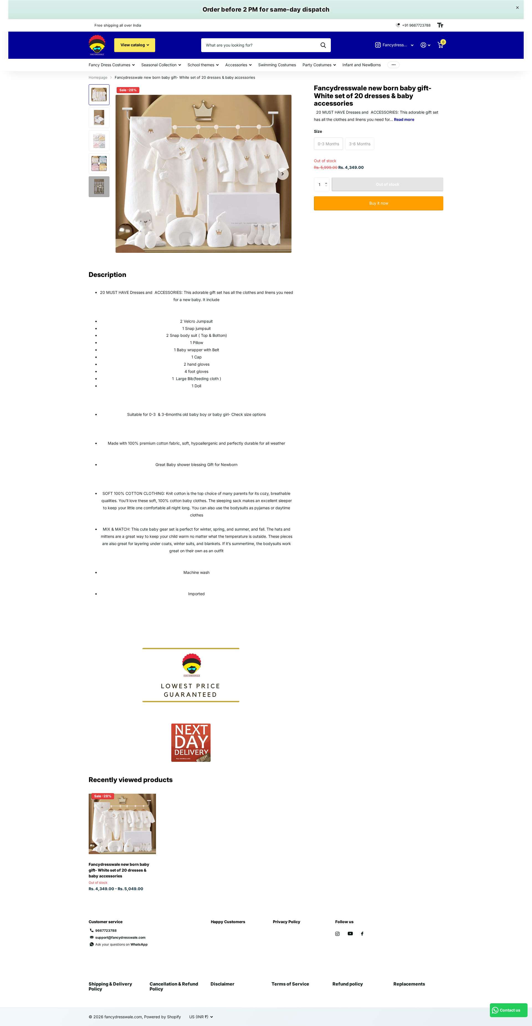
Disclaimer (222, 984)
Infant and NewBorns (361, 64)
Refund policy (347, 984)
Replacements (409, 984)
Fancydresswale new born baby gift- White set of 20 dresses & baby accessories (119, 870)
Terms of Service (290, 984)
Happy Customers (228, 921)
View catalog (133, 44)
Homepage (98, 77)
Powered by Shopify (162, 1016)
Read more (404, 119)
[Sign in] (425, 45)
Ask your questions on (121, 944)
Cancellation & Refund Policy (174, 986)
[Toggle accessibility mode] (440, 25)
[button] (283, 174)
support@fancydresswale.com (120, 937)
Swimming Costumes (277, 64)
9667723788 (106, 930)
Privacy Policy (286, 921)
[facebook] (362, 934)
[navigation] (99, 94)
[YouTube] (350, 934)
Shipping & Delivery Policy (110, 986)
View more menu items (393, 65)
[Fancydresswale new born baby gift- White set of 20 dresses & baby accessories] (122, 824)
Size (318, 131)
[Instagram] (337, 934)
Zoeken (323, 45)
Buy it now (378, 203)
